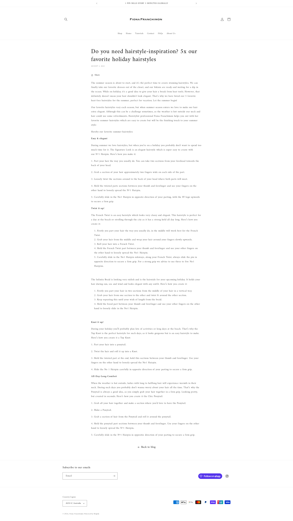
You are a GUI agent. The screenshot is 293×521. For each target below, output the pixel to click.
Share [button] (97, 75)
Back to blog (148, 447)
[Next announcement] (196, 3)
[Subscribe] (114, 476)
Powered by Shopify (91, 513)
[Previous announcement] (96, 3)
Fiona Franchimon (76, 513)
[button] (66, 19)
